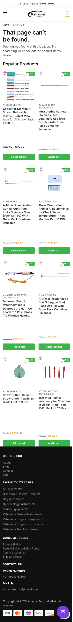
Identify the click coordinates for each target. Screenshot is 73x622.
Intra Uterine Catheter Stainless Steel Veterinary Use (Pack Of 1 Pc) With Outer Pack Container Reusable (53, 120)
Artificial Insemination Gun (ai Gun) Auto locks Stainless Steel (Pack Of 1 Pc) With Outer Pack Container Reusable (18, 213)
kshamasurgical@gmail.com (21, 589)
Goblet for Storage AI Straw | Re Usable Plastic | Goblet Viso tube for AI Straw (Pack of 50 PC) (18, 116)
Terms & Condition (14, 552)
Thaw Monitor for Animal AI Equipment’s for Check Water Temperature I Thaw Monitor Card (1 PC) (54, 212)
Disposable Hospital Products (21, 494)
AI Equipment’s (12, 105)
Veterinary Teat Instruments (20, 529)
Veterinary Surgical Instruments (15, 296)
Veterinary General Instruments (22, 514)
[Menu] (9, 14)
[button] (67, 14)
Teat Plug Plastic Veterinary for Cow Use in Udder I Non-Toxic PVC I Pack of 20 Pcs (54, 403)
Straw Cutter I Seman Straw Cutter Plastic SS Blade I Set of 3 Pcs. (18, 398)
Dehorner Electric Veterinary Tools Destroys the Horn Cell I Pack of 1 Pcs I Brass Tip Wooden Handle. (18, 308)
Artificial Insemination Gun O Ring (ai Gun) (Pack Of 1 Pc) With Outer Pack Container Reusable (53, 305)
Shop (6, 466)
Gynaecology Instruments (47, 106)
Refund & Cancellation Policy (21, 548)
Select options (19, 156)
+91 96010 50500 (14, 576)
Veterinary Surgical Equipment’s (23, 519)
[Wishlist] (26, 76)
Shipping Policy (13, 556)
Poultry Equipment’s (15, 509)
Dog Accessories (13, 499)
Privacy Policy (12, 544)
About (7, 462)
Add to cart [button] (54, 156)
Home (6, 24)
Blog (6, 474)
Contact (8, 470)
